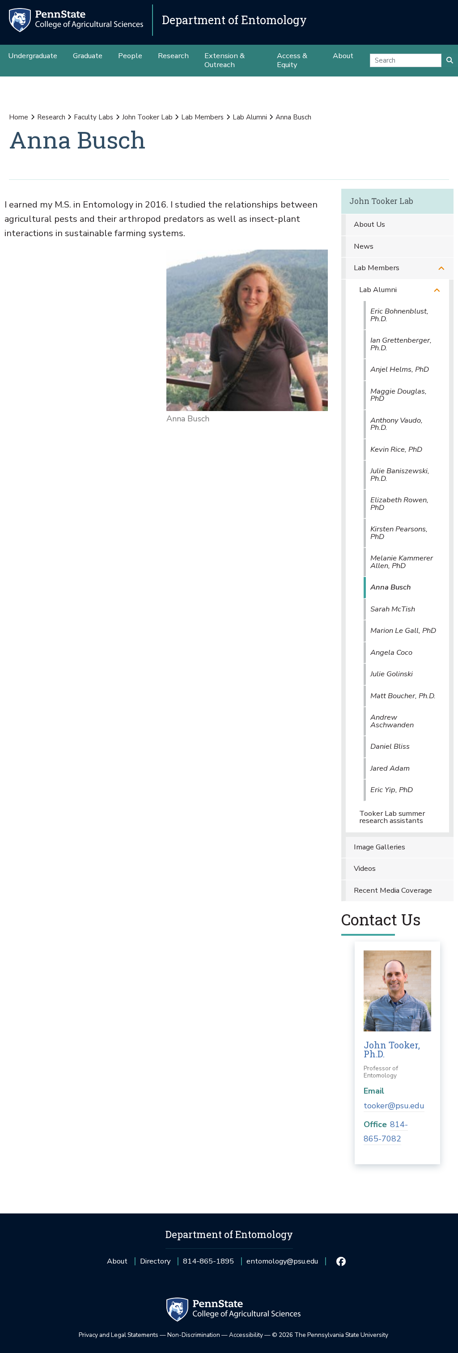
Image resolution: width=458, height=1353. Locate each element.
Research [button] (173, 56)
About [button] (343, 56)
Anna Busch (390, 587)
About (117, 1261)
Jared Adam (390, 768)
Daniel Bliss (390, 746)
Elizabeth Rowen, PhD (399, 504)
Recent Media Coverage (393, 890)
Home (18, 117)
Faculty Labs (93, 117)
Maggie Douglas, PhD (398, 395)
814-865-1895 (208, 1264)
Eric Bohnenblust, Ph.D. (399, 315)
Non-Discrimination (193, 1335)
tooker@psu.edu (394, 1105)
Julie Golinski (391, 674)
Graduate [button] (87, 56)
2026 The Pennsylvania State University (330, 1335)
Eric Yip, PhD (391, 790)
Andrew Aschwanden (392, 721)
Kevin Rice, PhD (396, 449)
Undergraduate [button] (32, 56)
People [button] (130, 56)
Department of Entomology (234, 20)
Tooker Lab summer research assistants (392, 817)
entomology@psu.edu (282, 1264)
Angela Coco (391, 652)
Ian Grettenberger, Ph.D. (401, 344)
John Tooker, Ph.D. (392, 1049)
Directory (155, 1261)
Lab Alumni (250, 117)
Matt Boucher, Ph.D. (403, 696)
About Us (369, 224)
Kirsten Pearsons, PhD (399, 533)
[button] (441, 268)
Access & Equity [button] (292, 60)
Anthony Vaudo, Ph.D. (396, 424)
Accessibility (246, 1335)
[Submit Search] (449, 60)
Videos (365, 868)
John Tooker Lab (147, 117)
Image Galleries (379, 847)
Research (51, 117)
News (363, 246)
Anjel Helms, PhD (399, 369)
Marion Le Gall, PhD (403, 630)
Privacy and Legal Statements (118, 1335)
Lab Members (202, 117)
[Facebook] (341, 1261)
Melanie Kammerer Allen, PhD (401, 562)
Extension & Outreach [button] (224, 60)
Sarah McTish (392, 609)
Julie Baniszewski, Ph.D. (399, 475)
